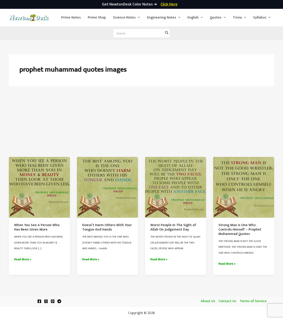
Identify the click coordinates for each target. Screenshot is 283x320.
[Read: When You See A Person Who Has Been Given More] (39, 187)
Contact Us (227, 301)
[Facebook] (39, 301)
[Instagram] (46, 301)
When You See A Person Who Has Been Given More (36, 227)
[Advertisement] (141, 124)
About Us (208, 301)
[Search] (167, 33)
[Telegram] (59, 301)
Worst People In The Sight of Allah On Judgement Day (173, 227)
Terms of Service (253, 301)
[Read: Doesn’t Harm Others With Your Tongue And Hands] (107, 187)
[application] (138, 17)
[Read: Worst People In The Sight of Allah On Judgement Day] (175, 187)
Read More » (22, 259)
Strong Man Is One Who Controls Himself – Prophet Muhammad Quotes (239, 229)
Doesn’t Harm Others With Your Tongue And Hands (107, 227)
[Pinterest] (53, 301)
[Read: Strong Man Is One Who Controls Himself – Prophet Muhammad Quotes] (243, 187)
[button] (126, 17)
